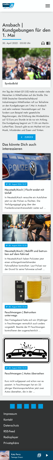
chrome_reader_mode (48, 43)
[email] (40, 406)
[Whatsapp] (26, 406)
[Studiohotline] (33, 406)
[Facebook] (12, 406)
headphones (43, 43)
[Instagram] (19, 406)
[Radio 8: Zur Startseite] (23, 6)
